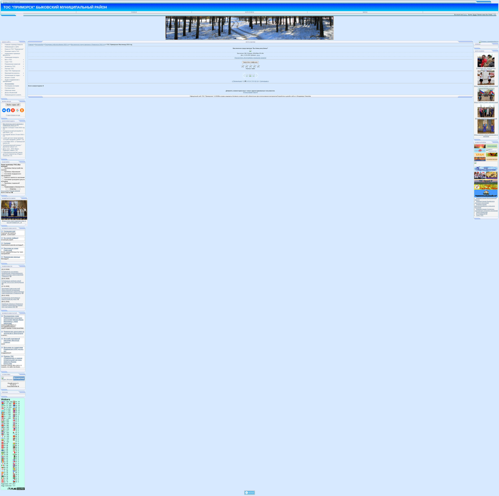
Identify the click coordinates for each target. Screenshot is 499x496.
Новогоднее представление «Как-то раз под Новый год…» (14, 221)
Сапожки (7, 243)
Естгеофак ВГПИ (481, 214)
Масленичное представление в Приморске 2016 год (13, 124)
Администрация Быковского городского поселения (484, 202)
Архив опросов (15, 191)
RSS (495, 14)
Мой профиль (249, 12)
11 (257, 81)
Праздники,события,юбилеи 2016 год (57, 44)
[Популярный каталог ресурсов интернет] (19, 380)
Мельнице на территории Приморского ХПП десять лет (13, 349)
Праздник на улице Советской (11, 249)
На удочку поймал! (11, 238)
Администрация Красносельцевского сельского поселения (484, 206)
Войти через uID (13, 105)
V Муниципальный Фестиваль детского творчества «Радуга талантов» (12, 154)
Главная (134, 12)
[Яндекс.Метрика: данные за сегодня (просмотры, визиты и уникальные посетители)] (7, 378)
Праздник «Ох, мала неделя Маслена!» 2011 (486, 69)
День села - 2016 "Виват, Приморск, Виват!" (11, 149)
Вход (255, 92)
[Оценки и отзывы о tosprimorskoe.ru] (488, 41)
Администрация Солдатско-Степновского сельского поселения (486, 209)
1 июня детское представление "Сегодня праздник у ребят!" (13, 138)
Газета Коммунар (482, 212)
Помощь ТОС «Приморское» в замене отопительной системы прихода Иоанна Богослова (13, 360)
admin (258, 55)
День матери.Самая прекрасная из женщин (486, 135)
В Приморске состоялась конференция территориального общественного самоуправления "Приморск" (12, 274)
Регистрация (248, 92)
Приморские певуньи (12, 257)
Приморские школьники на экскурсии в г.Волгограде (14, 332)
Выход (365, 12)
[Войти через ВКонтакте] (4, 110)
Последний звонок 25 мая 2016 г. (14, 134)
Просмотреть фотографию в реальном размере (250, 58)
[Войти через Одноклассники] (22, 110)
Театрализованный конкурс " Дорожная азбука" (12, 146)
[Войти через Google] (17, 110)
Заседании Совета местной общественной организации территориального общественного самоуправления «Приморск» (13, 291)
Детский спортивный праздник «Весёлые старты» (12, 340)
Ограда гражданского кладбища (486, 118)
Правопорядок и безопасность (14, 187)
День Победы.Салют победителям (486, 86)
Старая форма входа (13, 115)
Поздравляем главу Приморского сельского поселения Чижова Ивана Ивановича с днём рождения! (13, 319)
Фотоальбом (39, 44)
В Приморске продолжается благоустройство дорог (11, 298)
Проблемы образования (12, 171)
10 (255, 81)
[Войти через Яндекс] (13, 110)
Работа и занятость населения (14, 177)
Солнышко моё (9, 231)
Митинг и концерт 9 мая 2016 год (13, 127)
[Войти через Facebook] (8, 110)
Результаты (5, 191)
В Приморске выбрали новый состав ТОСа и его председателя (13, 281)
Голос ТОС (479, 215)
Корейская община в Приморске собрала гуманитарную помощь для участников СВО (12, 305)
